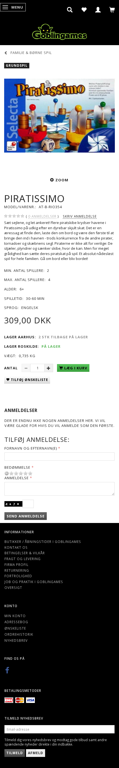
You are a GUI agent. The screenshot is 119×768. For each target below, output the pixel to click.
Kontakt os (16, 547)
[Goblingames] (59, 30)
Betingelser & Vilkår (24, 553)
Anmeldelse (16, 477)
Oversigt (13, 587)
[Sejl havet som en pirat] (59, 115)
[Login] (98, 10)
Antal (11, 367)
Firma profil (16, 564)
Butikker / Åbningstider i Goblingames (42, 541)
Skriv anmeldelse (80, 216)
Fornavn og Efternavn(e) (30, 448)
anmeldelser (42, 216)
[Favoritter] (84, 10)
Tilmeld (14, 753)
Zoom (61, 179)
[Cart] (112, 10)
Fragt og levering (22, 558)
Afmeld (35, 753)
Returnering (16, 570)
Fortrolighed (18, 576)
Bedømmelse (17, 467)
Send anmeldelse (26, 516)
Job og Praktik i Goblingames (33, 581)
